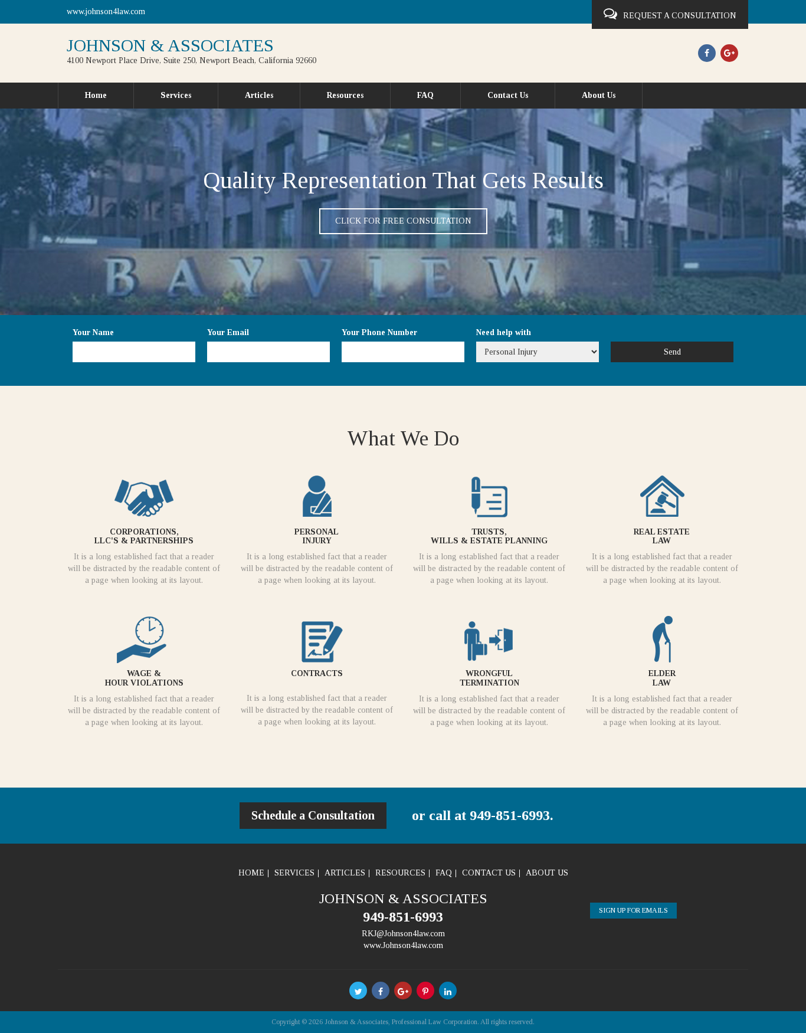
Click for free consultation (403, 221)
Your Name (93, 332)
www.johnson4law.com (106, 11)
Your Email (228, 332)
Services (175, 95)
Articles (259, 95)
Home (96, 95)
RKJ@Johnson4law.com (403, 933)
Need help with (503, 332)
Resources (345, 95)
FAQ (425, 95)
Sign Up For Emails (633, 910)
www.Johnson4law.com (403, 945)
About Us (598, 95)
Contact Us (507, 95)
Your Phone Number (379, 332)
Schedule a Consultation (313, 815)
